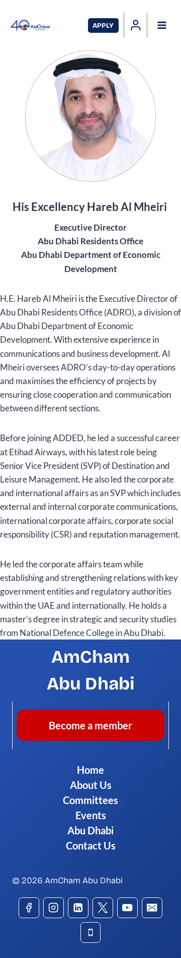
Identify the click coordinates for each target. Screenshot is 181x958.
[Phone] (90, 932)
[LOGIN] (135, 25)
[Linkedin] (78, 907)
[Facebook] (29, 907)
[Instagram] (53, 907)
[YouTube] (127, 907)
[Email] (152, 907)
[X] (103, 907)
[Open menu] (161, 25)
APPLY (103, 25)
